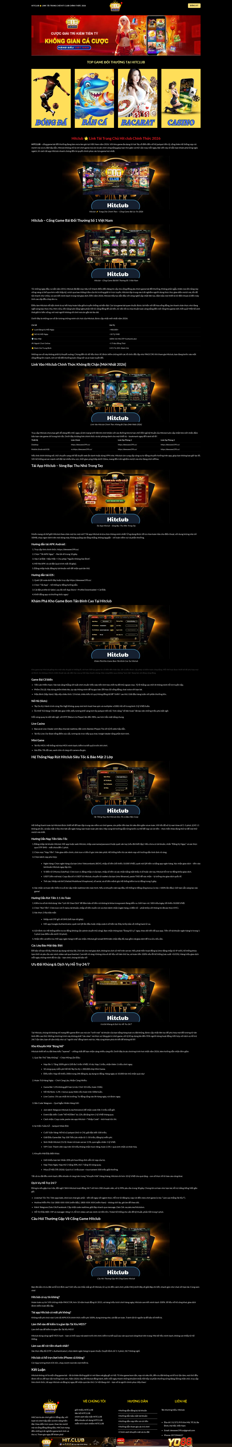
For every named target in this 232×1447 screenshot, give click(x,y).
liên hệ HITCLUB (82, 1413)
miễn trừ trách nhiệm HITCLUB (89, 1423)
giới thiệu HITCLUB (84, 1409)
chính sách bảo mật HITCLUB (88, 1416)
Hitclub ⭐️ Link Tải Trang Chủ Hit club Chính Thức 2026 (58, 6)
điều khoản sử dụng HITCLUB (88, 1420)
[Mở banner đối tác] (77, 1442)
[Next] (193, 35)
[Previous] (38, 35)
